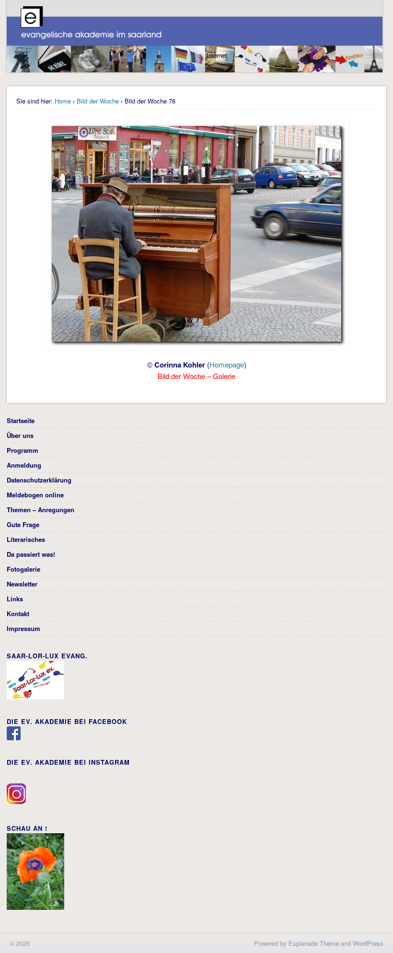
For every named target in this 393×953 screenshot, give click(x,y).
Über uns (20, 435)
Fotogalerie (23, 569)
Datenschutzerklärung (39, 479)
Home (63, 100)
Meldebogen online (35, 494)
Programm (22, 450)
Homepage (226, 364)
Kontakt (18, 613)
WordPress (368, 943)
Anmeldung (24, 465)
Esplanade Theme (314, 943)
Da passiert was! (31, 554)
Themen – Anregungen (40, 509)
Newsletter (22, 583)
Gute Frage (23, 524)
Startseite (21, 420)
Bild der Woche (98, 100)
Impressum (23, 628)
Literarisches (26, 539)
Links (15, 598)
